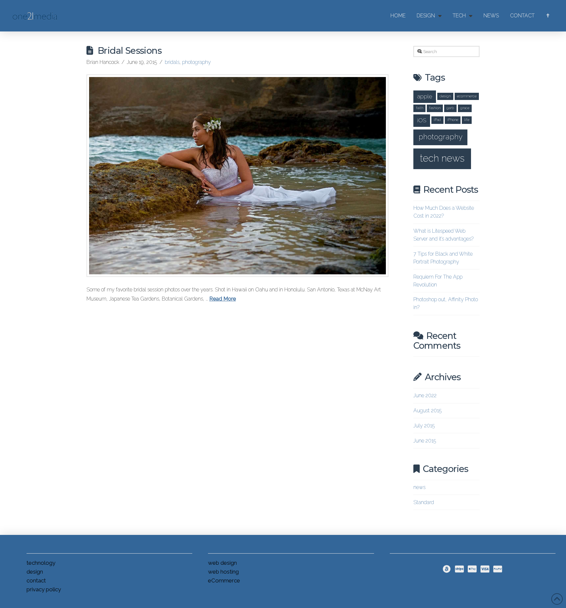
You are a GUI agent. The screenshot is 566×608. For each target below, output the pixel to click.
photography (196, 62)
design (445, 96)
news (419, 487)
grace (464, 108)
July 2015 (424, 425)
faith (419, 108)
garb (450, 108)
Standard (423, 502)
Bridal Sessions (129, 50)
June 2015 (424, 441)
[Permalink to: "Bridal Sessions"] (237, 175)
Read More (222, 299)
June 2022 (425, 395)
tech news (442, 158)
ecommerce (467, 96)
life (466, 120)
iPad (437, 120)
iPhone (452, 120)
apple (424, 96)
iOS (421, 120)
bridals (172, 62)
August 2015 (427, 410)
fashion (435, 108)
